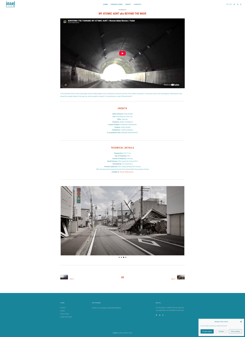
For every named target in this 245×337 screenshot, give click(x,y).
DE (231, 4)
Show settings (235, 331)
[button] (241, 322)
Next (187, 221)
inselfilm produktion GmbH (125, 333)
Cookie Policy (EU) (66, 317)
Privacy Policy (64, 314)
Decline (221, 331)
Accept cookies (207, 331)
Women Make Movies (126, 172)
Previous (58, 221)
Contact (62, 308)
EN (227, 4)
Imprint (62, 311)
